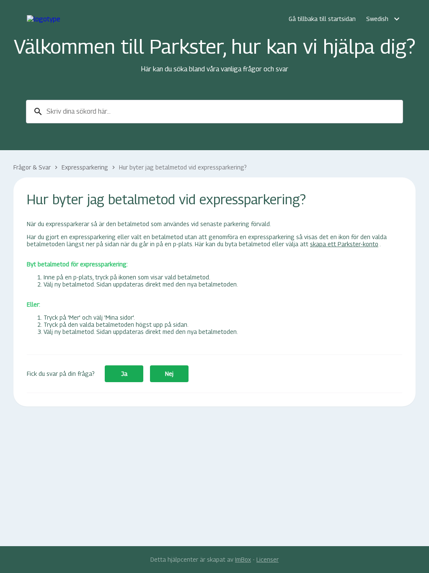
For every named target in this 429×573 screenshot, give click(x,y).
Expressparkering (85, 167)
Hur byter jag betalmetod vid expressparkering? (183, 167)
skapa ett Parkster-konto (344, 243)
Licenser (267, 559)
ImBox (243, 559)
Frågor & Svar (32, 167)
